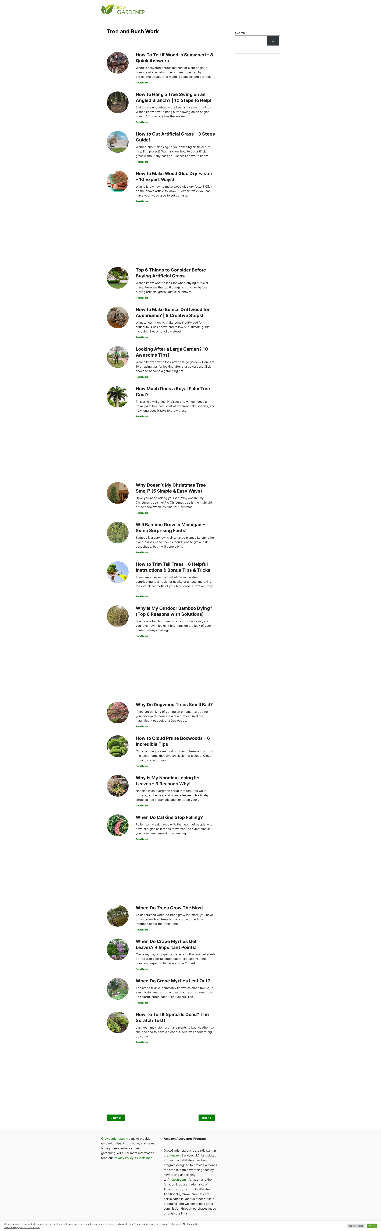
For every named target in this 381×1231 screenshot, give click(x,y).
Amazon (175, 1155)
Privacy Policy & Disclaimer (133, 1158)
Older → (206, 1117)
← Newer (115, 1117)
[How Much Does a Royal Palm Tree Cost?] (118, 396)
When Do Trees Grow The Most (169, 907)
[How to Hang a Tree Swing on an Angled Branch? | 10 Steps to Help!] (118, 102)
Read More (142, 82)
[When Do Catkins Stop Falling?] (118, 825)
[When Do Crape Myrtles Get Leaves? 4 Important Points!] (118, 949)
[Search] (273, 41)
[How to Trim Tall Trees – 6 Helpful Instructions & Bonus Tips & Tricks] (118, 572)
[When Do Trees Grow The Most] (118, 916)
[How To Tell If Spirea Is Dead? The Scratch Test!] (118, 1022)
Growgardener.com (114, 1138)
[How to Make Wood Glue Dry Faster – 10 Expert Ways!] (118, 181)
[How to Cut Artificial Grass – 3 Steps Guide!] (118, 142)
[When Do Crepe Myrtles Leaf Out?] (118, 989)
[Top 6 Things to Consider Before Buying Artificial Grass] (118, 278)
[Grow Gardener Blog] (154, 10)
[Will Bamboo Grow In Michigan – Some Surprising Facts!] (118, 532)
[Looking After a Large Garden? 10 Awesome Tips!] (118, 357)
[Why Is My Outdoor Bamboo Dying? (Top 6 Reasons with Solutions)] (118, 616)
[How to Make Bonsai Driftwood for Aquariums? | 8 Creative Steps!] (118, 317)
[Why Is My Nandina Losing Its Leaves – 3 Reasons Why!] (118, 786)
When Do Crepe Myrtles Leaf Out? (173, 980)
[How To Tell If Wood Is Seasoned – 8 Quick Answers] (118, 63)
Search (240, 33)
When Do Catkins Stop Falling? (169, 817)
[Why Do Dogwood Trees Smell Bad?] (118, 712)
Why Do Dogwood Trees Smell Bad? (174, 704)
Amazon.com (176, 1179)
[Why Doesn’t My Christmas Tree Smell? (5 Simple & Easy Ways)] (118, 493)
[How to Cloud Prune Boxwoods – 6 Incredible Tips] (118, 746)
